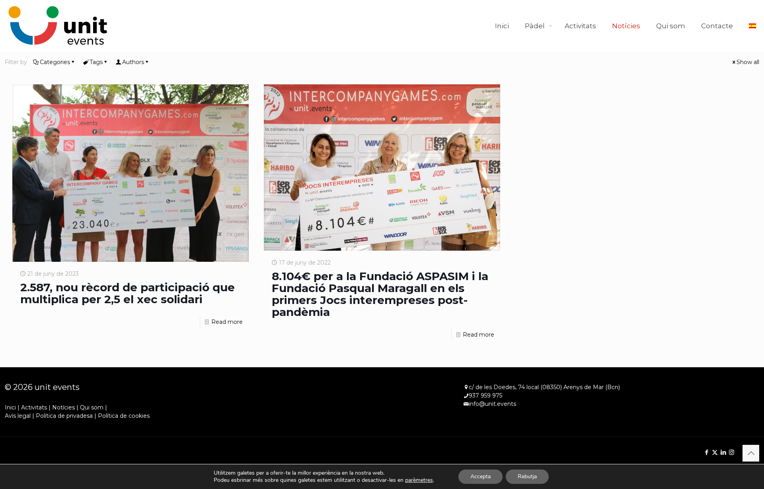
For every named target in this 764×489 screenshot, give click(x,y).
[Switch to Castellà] (752, 26)
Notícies (63, 407)
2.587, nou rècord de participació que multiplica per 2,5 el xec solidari (127, 293)
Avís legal (18, 415)
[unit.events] (58, 26)
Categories (55, 62)
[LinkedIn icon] (723, 452)
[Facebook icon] (706, 452)
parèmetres (419, 480)
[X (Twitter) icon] (715, 452)
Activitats (34, 407)
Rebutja (527, 476)
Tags (96, 62)
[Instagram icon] (732, 452)
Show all (748, 62)
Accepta (480, 476)
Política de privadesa (64, 415)
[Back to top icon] (751, 453)
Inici (10, 407)
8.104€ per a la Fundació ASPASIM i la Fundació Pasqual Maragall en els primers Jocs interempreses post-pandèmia (380, 294)
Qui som (91, 407)
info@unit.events (492, 403)
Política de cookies (124, 415)
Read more (227, 321)
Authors (133, 62)
